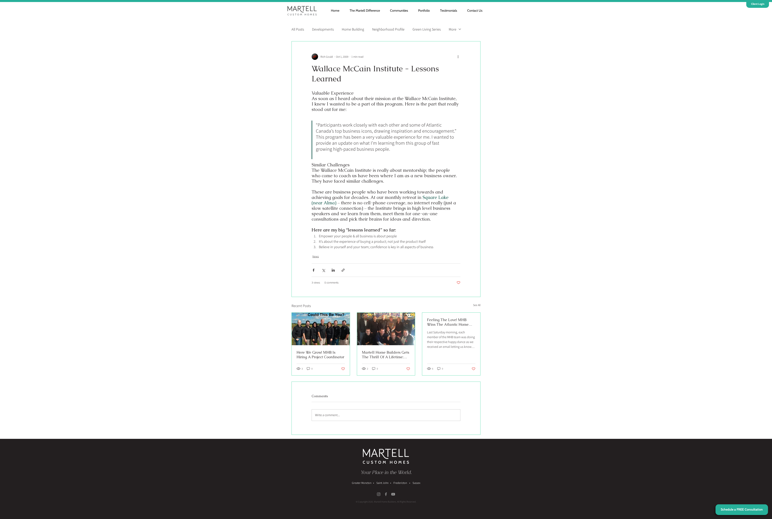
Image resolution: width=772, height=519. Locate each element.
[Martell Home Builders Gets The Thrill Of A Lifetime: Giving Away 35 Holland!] (386, 329)
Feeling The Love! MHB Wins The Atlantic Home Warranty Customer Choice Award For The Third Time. (450, 322)
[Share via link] (343, 270)
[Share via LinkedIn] (333, 270)
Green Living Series (427, 29)
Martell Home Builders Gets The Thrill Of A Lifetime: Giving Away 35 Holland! (385, 354)
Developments (323, 29)
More (452, 29)
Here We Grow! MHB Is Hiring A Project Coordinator (320, 354)
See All (476, 305)
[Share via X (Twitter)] (323, 270)
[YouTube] (393, 494)
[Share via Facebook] (313, 270)
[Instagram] (378, 494)
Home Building (353, 29)
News (315, 256)
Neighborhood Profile (388, 29)
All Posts (298, 29)
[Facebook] (386, 494)
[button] (396, 10)
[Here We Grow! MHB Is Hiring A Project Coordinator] (321, 329)
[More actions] (458, 56)
